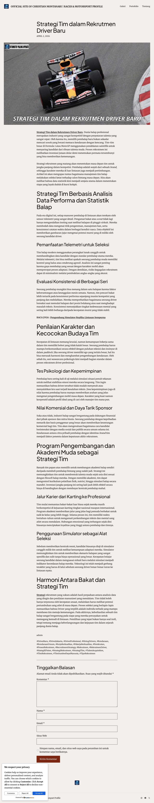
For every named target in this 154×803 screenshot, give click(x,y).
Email (41, 723)
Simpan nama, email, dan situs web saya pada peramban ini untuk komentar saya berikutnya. (74, 750)
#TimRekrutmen (44, 653)
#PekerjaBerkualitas (82, 644)
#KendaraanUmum (46, 644)
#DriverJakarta (55, 641)
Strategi (41, 595)
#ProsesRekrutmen (45, 647)
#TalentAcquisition (94, 650)
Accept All (39, 793)
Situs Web (42, 735)
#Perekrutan (98, 644)
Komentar (43, 679)
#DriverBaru (42, 641)
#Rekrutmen (82, 647)
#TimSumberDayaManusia (65, 653)
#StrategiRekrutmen (61, 650)
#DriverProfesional (72, 641)
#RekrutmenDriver (97, 647)
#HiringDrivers (89, 641)
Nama (41, 710)
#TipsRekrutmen (87, 653)
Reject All (25, 793)
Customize (11, 793)
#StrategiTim (78, 650)
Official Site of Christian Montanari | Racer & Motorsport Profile (57, 6)
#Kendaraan (102, 641)
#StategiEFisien (44, 650)
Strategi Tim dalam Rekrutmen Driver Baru (76, 27)
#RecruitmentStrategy (65, 647)
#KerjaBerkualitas (63, 644)
